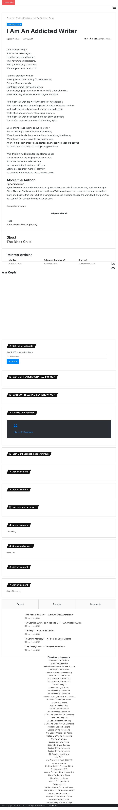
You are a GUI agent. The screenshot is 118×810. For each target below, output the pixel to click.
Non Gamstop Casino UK (59, 690)
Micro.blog (11, 531)
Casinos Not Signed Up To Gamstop (59, 696)
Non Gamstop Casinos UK (59, 678)
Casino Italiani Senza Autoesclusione (59, 666)
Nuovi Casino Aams (59, 778)
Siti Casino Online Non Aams (59, 733)
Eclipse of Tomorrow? (54, 260)
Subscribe (13, 361)
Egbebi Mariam (13, 39)
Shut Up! (83, 260)
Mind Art (13, 260)
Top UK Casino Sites (59, 705)
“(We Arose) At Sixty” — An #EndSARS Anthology (49, 614)
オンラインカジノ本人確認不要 (59, 760)
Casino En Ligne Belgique (59, 745)
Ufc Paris (59, 757)
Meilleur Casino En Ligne (59, 727)
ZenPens (53, 805)
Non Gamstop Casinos (59, 660)
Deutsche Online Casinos (59, 675)
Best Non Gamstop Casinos (59, 699)
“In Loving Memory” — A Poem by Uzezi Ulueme (48, 638)
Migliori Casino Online (59, 799)
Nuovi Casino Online (59, 663)
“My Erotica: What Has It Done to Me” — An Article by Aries (53, 623)
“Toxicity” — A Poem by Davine (40, 630)
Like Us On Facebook (23, 412)
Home (11, 18)
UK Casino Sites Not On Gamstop (59, 715)
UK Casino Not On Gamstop (59, 721)
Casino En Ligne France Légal (59, 802)
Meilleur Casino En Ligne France (59, 787)
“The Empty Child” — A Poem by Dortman (45, 646)
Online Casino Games (59, 708)
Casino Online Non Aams (59, 730)
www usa (11, 552)
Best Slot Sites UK (59, 718)
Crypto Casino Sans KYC (59, 793)
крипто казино (59, 763)
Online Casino (59, 784)
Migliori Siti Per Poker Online (59, 796)
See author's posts (16, 206)
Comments (95, 604)
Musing (26, 224)
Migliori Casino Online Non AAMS (59, 790)
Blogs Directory (13, 591)
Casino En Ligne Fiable (59, 687)
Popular (57, 604)
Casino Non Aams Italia (59, 669)
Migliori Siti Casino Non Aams (59, 736)
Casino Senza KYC (59, 769)
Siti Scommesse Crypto (59, 754)
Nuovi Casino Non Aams (59, 775)
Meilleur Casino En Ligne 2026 (59, 766)
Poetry (19, 18)
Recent (20, 604)
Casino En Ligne (59, 684)
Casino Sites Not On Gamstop (59, 672)
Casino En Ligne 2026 (59, 781)
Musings (27, 18)
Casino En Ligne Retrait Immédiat (59, 772)
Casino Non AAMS (59, 702)
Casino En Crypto (59, 739)
